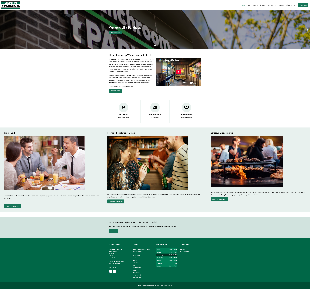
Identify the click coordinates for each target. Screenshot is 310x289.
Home (243, 5)
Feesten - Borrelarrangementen (121, 133)
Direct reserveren (115, 32)
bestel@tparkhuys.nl (119, 261)
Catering (255, 5)
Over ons (262, 5)
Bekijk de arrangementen (12, 206)
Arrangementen (272, 5)
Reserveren (303, 5)
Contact (281, 5)
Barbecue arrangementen (222, 133)
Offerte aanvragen (291, 5)
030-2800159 (116, 264)
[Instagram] (114, 271)
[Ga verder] (155, 45)
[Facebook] (110, 271)
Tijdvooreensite (167, 285)
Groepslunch (9, 133)
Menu (248, 5)
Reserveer (113, 231)
